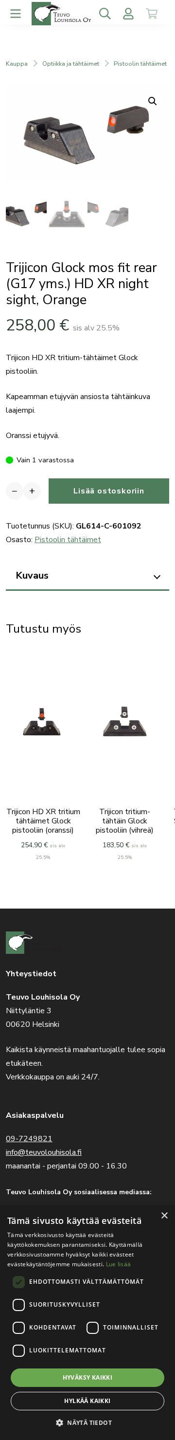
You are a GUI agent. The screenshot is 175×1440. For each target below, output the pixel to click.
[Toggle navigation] (15, 13)
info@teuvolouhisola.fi (44, 1152)
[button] (87, 1423)
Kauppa (17, 63)
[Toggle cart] (151, 13)
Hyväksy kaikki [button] (88, 1377)
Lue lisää (118, 1264)
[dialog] (87, 1322)
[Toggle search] (105, 13)
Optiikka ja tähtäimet (70, 63)
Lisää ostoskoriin (108, 491)
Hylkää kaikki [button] (87, 1401)
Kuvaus (32, 575)
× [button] (164, 1216)
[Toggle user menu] (128, 13)
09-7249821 (29, 1138)
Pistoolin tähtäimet (140, 63)
